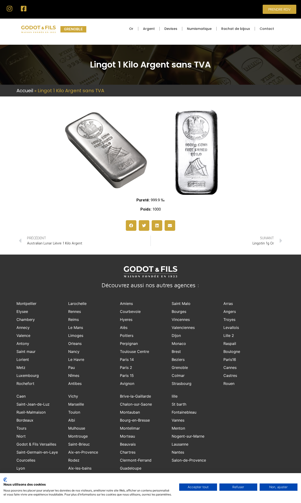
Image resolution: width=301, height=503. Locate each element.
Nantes (178, 452)
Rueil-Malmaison (31, 412)
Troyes (229, 319)
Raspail (229, 343)
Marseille (76, 404)
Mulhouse (76, 428)
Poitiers (126, 335)
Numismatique (199, 28)
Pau (71, 367)
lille (175, 396)
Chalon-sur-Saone (136, 404)
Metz (20, 367)
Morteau (127, 436)
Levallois (231, 327)
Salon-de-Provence (189, 460)
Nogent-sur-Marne (188, 436)
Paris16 (229, 359)
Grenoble (180, 367)
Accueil (24, 90)
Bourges (179, 311)
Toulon (74, 412)
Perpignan (129, 343)
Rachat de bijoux (235, 28)
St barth (179, 404)
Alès (123, 327)
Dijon (176, 335)
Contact (267, 28)
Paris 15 (127, 375)
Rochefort (25, 383)
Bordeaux (24, 420)
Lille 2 (228, 335)
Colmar (178, 375)
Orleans (75, 343)
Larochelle (77, 303)
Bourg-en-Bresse (135, 420)
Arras (228, 303)
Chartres (127, 452)
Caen (21, 396)
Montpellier (26, 303)
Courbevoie (130, 311)
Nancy (73, 351)
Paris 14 (127, 359)
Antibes (75, 383)
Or (131, 28)
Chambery (25, 319)
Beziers (178, 359)
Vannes (178, 420)
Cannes (230, 367)
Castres (230, 375)
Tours (21, 428)
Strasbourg (181, 383)
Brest (176, 351)
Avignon (127, 383)
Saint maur (26, 351)
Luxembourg (27, 375)
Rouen (228, 383)
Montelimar (130, 428)
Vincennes (181, 319)
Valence (23, 335)
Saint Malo (181, 303)
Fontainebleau (184, 412)
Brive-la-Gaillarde (135, 396)
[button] (131, 225)
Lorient (22, 359)
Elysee (22, 311)
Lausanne (180, 444)
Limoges (75, 335)
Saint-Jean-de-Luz (33, 404)
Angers (229, 311)
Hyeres (126, 319)
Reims (73, 319)
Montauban (130, 412)
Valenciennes (183, 327)
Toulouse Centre (134, 351)
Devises (170, 28)
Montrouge (78, 436)
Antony (22, 343)
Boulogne (231, 351)
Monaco (179, 343)
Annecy (23, 327)
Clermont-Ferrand (135, 460)
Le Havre (76, 359)
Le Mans (75, 327)
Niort (21, 436)
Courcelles (25, 460)
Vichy (73, 396)
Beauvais (128, 444)
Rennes (74, 311)
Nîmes (73, 375)
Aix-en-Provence (83, 452)
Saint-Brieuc (79, 444)
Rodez (73, 460)
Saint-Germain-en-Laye (37, 452)
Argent (149, 28)
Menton (178, 428)
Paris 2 (126, 367)
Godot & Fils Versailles (36, 444)
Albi (71, 420)
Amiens (126, 303)
